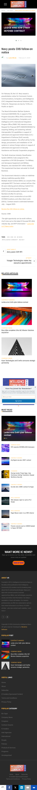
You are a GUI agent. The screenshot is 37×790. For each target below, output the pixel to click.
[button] (18, 388)
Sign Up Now (18, 401)
